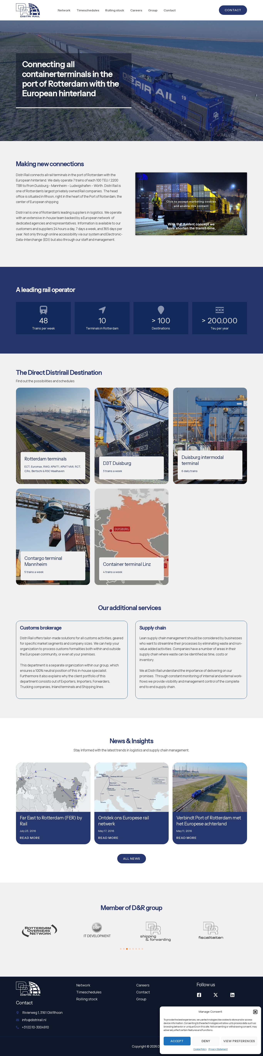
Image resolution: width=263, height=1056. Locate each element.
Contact (143, 992)
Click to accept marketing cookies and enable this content (191, 204)
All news (131, 858)
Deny (206, 1041)
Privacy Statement (218, 1049)
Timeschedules (88, 992)
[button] (255, 1012)
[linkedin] (233, 995)
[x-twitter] (216, 995)
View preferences (239, 1041)
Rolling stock (86, 999)
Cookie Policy (200, 1049)
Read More (30, 838)
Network (83, 985)
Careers (142, 985)
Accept (177, 1041)
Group (141, 999)
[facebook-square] (199, 995)
